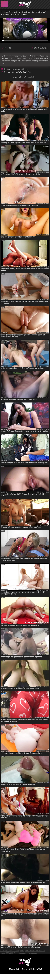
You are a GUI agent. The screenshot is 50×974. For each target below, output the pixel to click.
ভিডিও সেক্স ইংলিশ (6, 951)
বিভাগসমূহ (7, 69)
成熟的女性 (11, 953)
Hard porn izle (26, 951)
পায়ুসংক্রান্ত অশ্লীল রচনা (20, 69)
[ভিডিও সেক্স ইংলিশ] (25, 4)
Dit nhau (15, 951)
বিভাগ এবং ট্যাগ (9, 72)
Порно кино (21, 953)
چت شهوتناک (32, 953)
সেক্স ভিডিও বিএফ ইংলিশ (22, 72)
